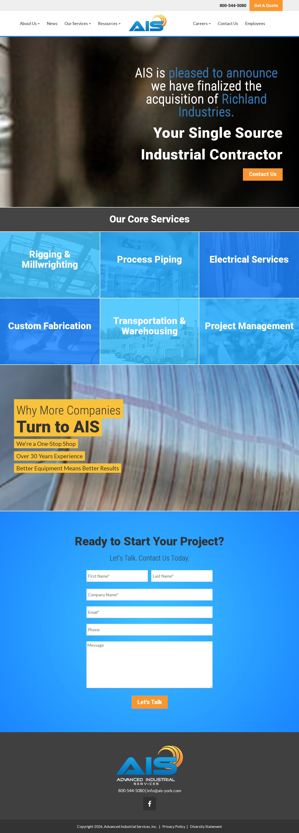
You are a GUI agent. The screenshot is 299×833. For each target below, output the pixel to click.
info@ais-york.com (164, 790)
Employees (255, 23)
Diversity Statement (206, 826)
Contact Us (228, 23)
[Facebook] (149, 804)
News (52, 23)
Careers (200, 23)
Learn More (49, 278)
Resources (108, 23)
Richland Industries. (222, 105)
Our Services (76, 23)
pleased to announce (223, 73)
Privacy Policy (173, 826)
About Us (28, 23)
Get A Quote (266, 5)
